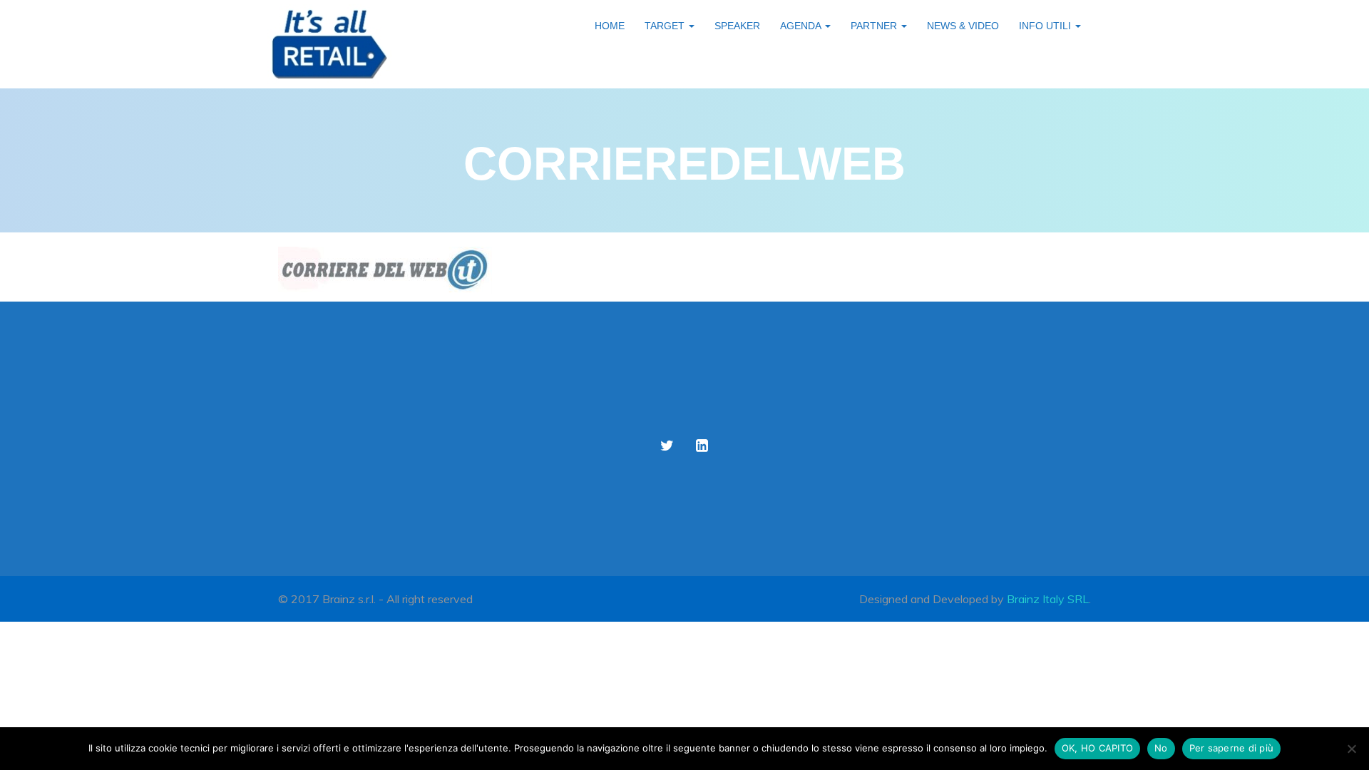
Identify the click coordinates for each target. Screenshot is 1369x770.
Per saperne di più (1231, 748)
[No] (1351, 748)
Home (610, 25)
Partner (875, 25)
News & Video (963, 25)
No (1161, 748)
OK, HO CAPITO (1097, 748)
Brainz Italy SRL (1048, 599)
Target (666, 25)
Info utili (1046, 25)
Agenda (802, 25)
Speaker (737, 25)
